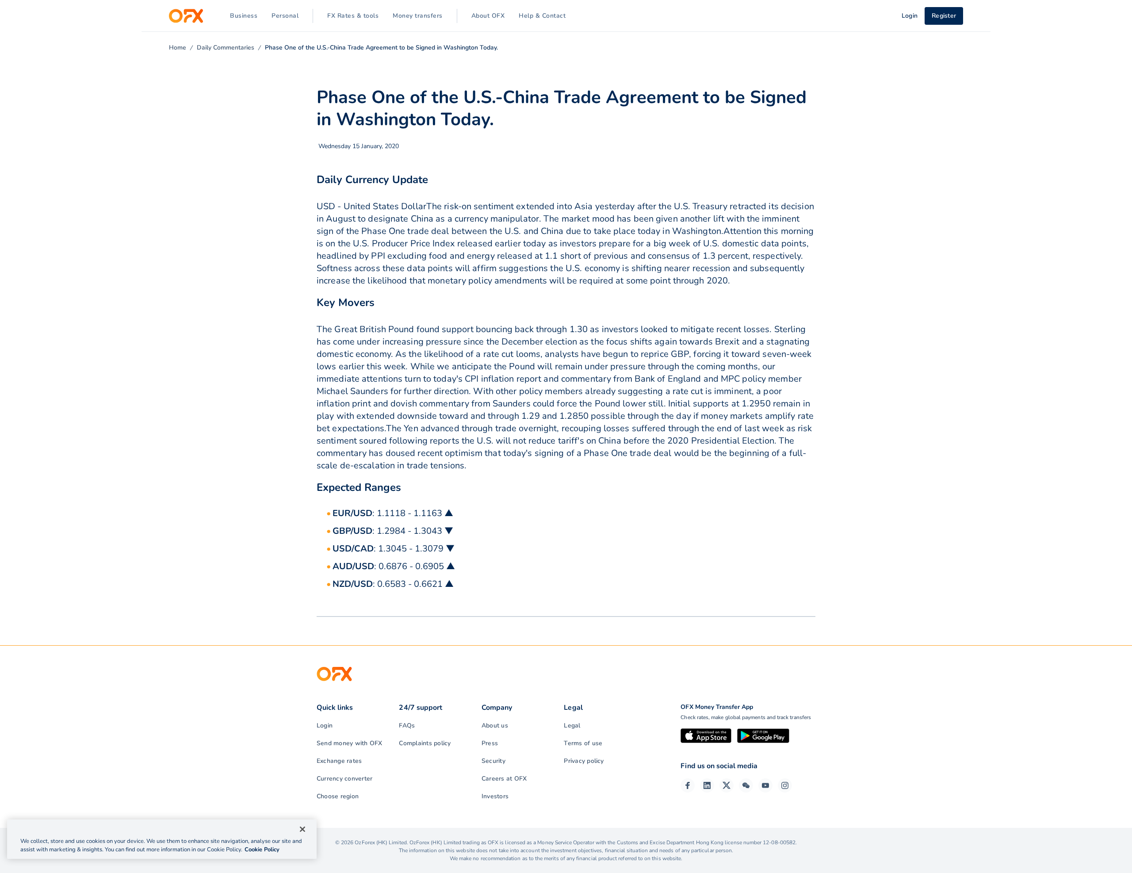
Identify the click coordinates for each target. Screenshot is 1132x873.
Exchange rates (339, 761)
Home (177, 47)
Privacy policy (584, 761)
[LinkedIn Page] (707, 785)
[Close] (302, 829)
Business (243, 15)
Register (944, 15)
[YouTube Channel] (765, 785)
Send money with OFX (349, 743)
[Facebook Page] (688, 785)
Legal (572, 725)
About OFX (488, 15)
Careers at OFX (504, 778)
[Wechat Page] (746, 785)
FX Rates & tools (353, 15)
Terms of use (583, 743)
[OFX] (186, 16)
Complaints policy (425, 743)
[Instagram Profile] (785, 785)
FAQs (407, 725)
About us (495, 725)
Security (493, 761)
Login (325, 725)
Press (490, 743)
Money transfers (418, 15)
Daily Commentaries (225, 47)
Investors (495, 796)
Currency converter (344, 778)
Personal (285, 15)
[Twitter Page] (726, 785)
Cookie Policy (262, 850)
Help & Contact (542, 15)
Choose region (338, 796)
